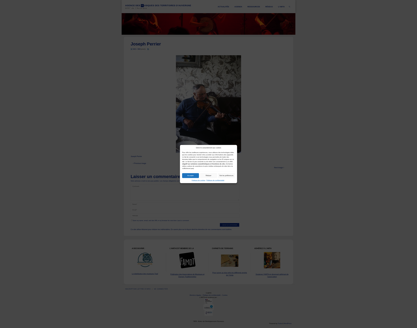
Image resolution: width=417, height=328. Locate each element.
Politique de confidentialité (215, 180)
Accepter (190, 175)
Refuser (208, 175)
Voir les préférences (226, 175)
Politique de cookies (198, 180)
